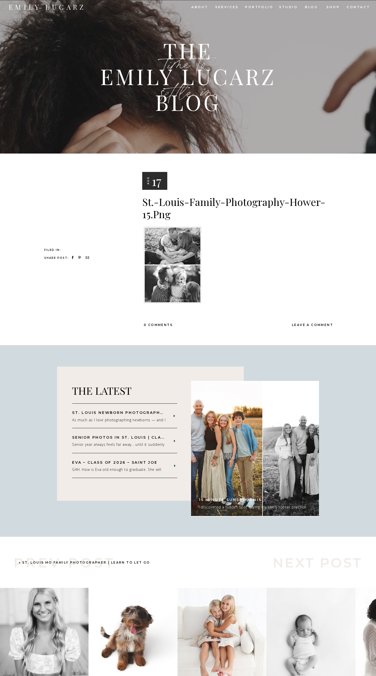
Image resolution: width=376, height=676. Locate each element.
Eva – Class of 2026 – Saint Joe (115, 462)
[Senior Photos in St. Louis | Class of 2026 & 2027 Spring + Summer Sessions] (174, 441)
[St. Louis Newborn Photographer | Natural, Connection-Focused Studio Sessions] (174, 415)
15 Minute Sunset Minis (230, 499)
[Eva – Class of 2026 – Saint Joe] (175, 465)
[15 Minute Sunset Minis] (255, 449)
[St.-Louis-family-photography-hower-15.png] (85, 187)
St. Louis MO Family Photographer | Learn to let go (86, 562)
